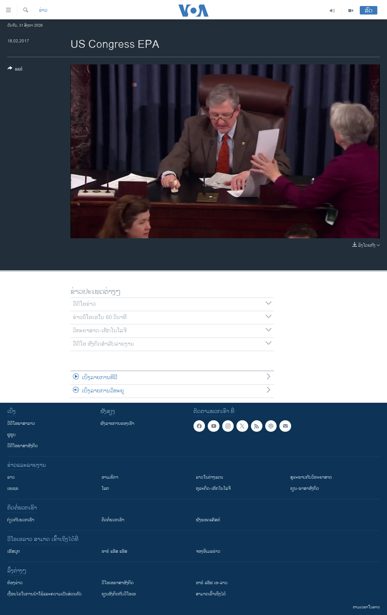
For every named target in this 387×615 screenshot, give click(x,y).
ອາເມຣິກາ (110, 477)
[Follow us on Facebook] (199, 426)
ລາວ (11, 477)
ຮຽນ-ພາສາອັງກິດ (304, 488)
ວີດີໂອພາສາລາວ (21, 423)
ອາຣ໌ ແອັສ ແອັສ (114, 551)
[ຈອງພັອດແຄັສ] (285, 426)
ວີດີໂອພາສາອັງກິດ (22, 446)
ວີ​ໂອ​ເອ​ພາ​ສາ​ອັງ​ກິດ (118, 583)
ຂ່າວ (43, 10)
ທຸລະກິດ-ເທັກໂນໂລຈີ (213, 488)
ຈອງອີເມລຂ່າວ (208, 551)
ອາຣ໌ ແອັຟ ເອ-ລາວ (212, 583)
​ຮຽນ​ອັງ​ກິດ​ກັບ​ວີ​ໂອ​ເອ (119, 594)
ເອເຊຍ (12, 488)
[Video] (351, 10)
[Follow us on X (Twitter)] (242, 426)
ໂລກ (105, 488)
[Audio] (332, 10)
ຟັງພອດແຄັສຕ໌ (208, 520)
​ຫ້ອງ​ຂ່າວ (15, 583)
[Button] (15, 70)
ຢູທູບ (11, 434)
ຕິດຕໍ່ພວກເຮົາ (113, 520)
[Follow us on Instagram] (228, 426)
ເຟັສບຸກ (13, 551)
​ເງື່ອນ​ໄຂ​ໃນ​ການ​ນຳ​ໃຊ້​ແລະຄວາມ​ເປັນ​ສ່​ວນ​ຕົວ (44, 594)
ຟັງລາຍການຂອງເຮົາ (117, 423)
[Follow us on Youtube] (213, 426)
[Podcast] (271, 426)
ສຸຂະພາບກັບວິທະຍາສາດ (311, 477)
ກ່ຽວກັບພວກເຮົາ (20, 520)
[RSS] (256, 426)
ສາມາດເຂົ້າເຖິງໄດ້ (211, 594)
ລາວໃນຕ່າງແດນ (209, 477)
